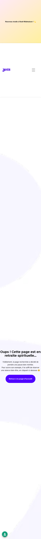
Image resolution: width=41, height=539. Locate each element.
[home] (6, 70)
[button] (33, 70)
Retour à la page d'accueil (20, 379)
